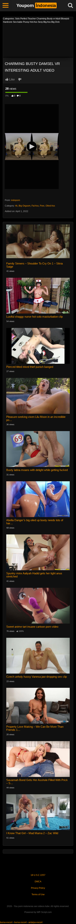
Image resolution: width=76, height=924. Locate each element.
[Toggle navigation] (5, 5)
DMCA (38, 881)
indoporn (15, 200)
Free (42, 205)
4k (16, 205)
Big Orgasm (24, 205)
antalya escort (35, 922)
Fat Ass (35, 205)
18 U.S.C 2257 (38, 875)
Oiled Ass (50, 205)
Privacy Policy (38, 888)
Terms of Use (38, 894)
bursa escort (6, 922)
